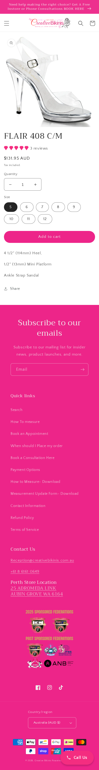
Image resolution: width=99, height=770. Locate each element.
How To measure (25, 422)
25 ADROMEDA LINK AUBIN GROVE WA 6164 (37, 591)
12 (45, 219)
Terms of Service (25, 530)
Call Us (80, 757)
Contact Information (28, 506)
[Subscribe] (82, 369)
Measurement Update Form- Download (45, 494)
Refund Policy (22, 518)
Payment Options (25, 470)
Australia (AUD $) (47, 722)
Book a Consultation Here (32, 458)
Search (17, 410)
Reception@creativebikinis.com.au (42, 560)
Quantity (10, 174)
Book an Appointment (29, 434)
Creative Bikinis (43, 760)
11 (28, 219)
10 (11, 219)
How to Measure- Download (35, 482)
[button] (6, 23)
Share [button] (15, 289)
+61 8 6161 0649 (25, 571)
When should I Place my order (37, 446)
